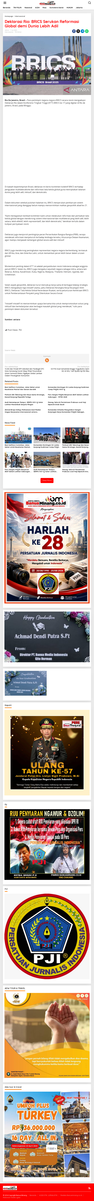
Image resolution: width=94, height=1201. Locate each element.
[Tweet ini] (78, 31)
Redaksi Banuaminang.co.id (71, 1195)
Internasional (9, 32)
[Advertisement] (47, 126)
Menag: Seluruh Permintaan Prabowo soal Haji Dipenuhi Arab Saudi (67, 403)
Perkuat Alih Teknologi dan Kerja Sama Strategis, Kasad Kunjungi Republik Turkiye (25, 396)
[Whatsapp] (87, 31)
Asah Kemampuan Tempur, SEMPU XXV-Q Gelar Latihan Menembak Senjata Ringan (24, 403)
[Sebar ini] (74, 31)
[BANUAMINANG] (47, 2)
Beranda (33, 1195)
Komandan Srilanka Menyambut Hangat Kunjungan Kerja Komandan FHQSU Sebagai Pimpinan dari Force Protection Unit (66, 411)
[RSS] (47, 360)
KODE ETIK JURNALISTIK (48, 1195)
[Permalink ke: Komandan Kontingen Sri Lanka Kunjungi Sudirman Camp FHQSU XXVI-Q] (47, 435)
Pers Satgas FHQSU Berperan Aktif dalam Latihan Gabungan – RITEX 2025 (68, 396)
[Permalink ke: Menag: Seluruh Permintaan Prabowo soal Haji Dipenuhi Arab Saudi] (75, 459)
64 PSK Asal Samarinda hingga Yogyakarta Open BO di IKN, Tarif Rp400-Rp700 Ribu (70, 369)
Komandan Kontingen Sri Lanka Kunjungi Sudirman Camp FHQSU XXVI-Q (68, 388)
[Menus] (5, 3)
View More (47, 480)
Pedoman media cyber (11, 1197)
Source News (10, 350)
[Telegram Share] (82, 31)
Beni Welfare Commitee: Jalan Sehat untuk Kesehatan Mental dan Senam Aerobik (22, 388)
